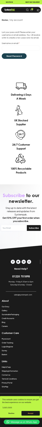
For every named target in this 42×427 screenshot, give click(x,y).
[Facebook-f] (13, 262)
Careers (5, 326)
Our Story (5, 307)
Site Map (5, 387)
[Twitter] (18, 262)
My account (6, 339)
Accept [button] (30, 413)
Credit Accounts (8, 318)
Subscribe (34, 228)
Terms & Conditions (9, 379)
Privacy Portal (7, 383)
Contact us (6, 375)
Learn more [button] (7, 407)
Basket (4, 354)
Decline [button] (11, 413)
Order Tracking (7, 343)
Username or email (15, 43)
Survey (4, 350)
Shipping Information (10, 371)
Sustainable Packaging (10, 314)
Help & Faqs (6, 367)
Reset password (14, 56)
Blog (3, 322)
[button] (22, 422)
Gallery (4, 310)
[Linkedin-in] (24, 262)
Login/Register (7, 347)
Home (5, 20)
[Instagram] (29, 262)
